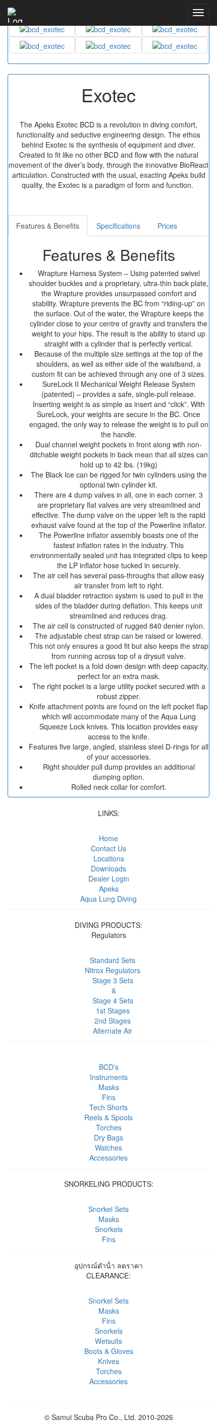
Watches (108, 1147)
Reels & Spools (108, 1117)
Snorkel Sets (108, 1209)
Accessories (108, 1158)
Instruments (109, 1077)
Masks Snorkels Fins (109, 1229)
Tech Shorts (108, 1107)
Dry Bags (108, 1137)
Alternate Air (108, 1031)
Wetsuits (108, 1341)
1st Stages (109, 1010)
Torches (109, 1127)
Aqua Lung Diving (108, 899)
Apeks (109, 889)
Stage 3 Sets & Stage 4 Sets (108, 990)
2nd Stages (108, 1020)
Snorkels (109, 1331)
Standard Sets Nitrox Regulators (108, 965)
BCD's (109, 1067)
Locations (108, 858)
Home (108, 838)
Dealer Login (108, 878)
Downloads (108, 868)
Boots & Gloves (108, 1351)
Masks (108, 1087)
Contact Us (108, 848)
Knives (108, 1361)
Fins (109, 1097)
